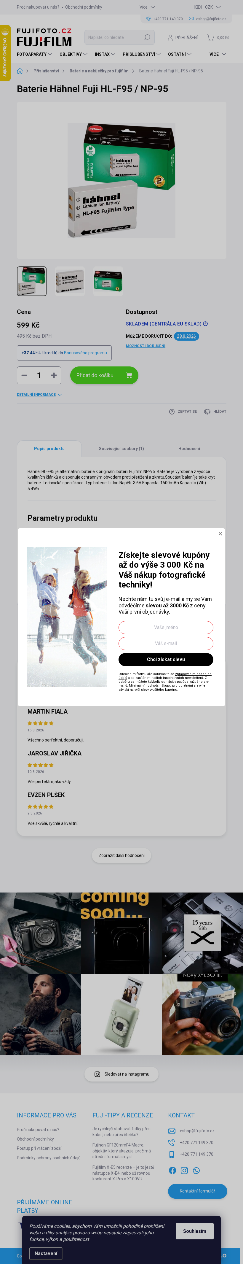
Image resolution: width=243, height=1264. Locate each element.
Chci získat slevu (166, 659)
